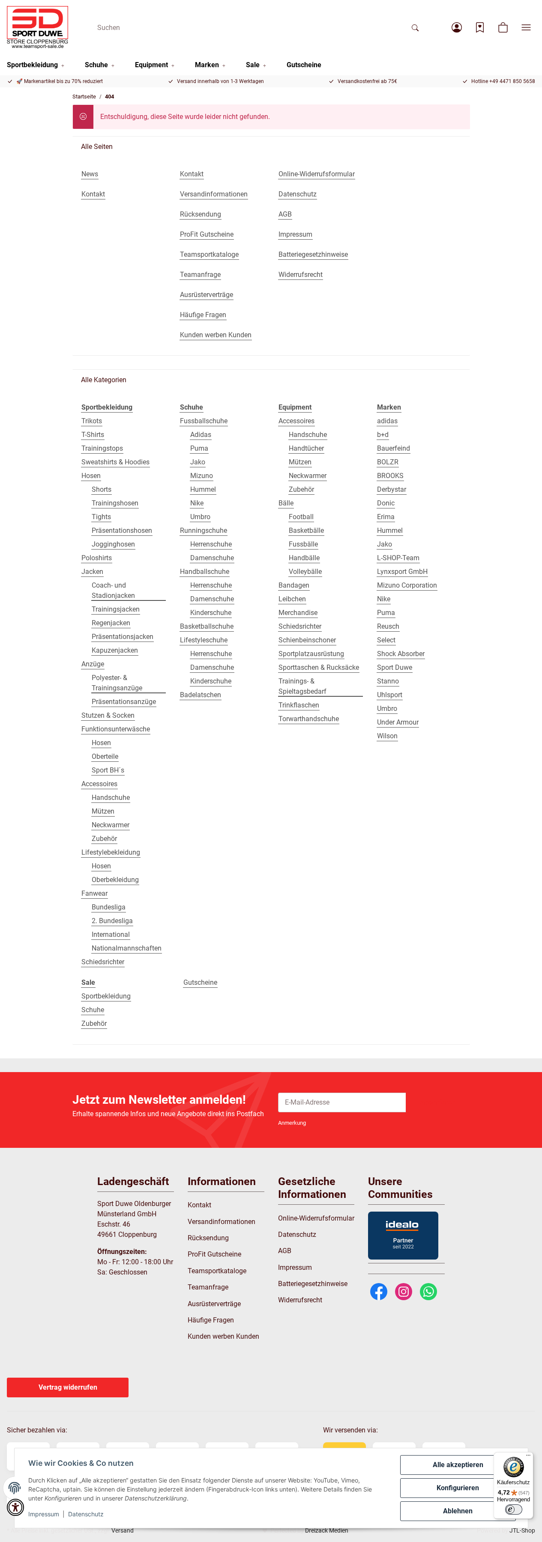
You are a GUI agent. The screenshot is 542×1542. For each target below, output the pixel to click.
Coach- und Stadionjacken (113, 590)
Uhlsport (389, 695)
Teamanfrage (208, 1287)
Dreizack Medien (326, 1530)
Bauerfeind (393, 448)
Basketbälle (306, 530)
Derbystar (391, 489)
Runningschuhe (203, 530)
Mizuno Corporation (407, 585)
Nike (197, 503)
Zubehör (104, 839)
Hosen (91, 476)
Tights (101, 517)
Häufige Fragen (211, 1320)
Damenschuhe (212, 558)
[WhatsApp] (428, 1291)
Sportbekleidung (106, 996)
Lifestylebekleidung (110, 852)
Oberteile (105, 756)
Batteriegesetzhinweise (312, 1284)
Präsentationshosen (122, 530)
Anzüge (92, 664)
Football (301, 517)
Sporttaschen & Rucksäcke (318, 667)
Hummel (203, 489)
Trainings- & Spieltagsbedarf (302, 686)
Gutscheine (200, 982)
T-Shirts (92, 435)
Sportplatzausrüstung (311, 654)
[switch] (513, 1509)
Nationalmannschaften (127, 948)
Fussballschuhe (204, 421)
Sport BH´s (108, 770)
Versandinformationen (221, 1222)
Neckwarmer (110, 825)
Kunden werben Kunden (223, 1336)
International (111, 934)
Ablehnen (458, 1511)
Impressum (43, 1514)
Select (386, 640)
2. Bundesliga (112, 921)
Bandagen (293, 585)
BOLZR (387, 462)
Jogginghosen (113, 544)
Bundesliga (109, 907)
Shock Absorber (401, 654)
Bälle (285, 503)
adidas (387, 421)
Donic (386, 503)
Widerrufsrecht (300, 1300)
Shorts (101, 489)
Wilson (387, 736)
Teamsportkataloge (217, 1271)
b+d (383, 435)
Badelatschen (200, 695)
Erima (386, 517)
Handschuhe (111, 797)
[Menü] (528, 1457)
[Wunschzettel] (480, 27)
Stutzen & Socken (108, 715)
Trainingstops (102, 448)
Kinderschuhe (210, 613)
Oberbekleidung (115, 880)
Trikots (91, 421)
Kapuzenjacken (115, 650)
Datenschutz (86, 1514)
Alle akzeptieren (458, 1465)
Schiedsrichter (102, 962)
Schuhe (92, 1010)
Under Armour (398, 722)
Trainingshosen (115, 503)
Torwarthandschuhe (308, 719)
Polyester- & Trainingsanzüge (117, 683)
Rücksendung (208, 1238)
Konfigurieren (458, 1488)
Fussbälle (303, 544)
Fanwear (94, 893)
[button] (457, 27)
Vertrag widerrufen (68, 1387)
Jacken (92, 571)
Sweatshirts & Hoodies (115, 462)
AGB (284, 1251)
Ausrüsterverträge (214, 1304)
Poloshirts (96, 558)
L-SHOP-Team (398, 558)
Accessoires (99, 784)
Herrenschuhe (211, 544)
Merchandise (297, 613)
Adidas (200, 435)
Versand (122, 1530)
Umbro (200, 517)
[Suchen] (415, 27)
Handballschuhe (204, 571)
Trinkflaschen (298, 705)
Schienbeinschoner (307, 640)
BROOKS (390, 476)
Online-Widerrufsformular (316, 1218)
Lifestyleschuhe (204, 640)
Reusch (388, 626)
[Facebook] (378, 1291)
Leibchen (292, 599)
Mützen (103, 811)
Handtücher (306, 448)
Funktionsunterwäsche (115, 729)
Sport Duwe (394, 667)
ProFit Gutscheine (214, 1254)
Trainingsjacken (116, 609)
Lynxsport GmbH (402, 571)
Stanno (388, 681)
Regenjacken (111, 623)
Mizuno (201, 476)
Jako (197, 462)
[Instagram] (403, 1291)
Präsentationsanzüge (124, 702)
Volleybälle (305, 571)
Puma (199, 448)
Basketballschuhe (207, 626)
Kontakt (199, 1205)
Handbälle (304, 558)
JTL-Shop (522, 1530)
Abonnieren (438, 1102)
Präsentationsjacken (122, 637)
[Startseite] (37, 27)
